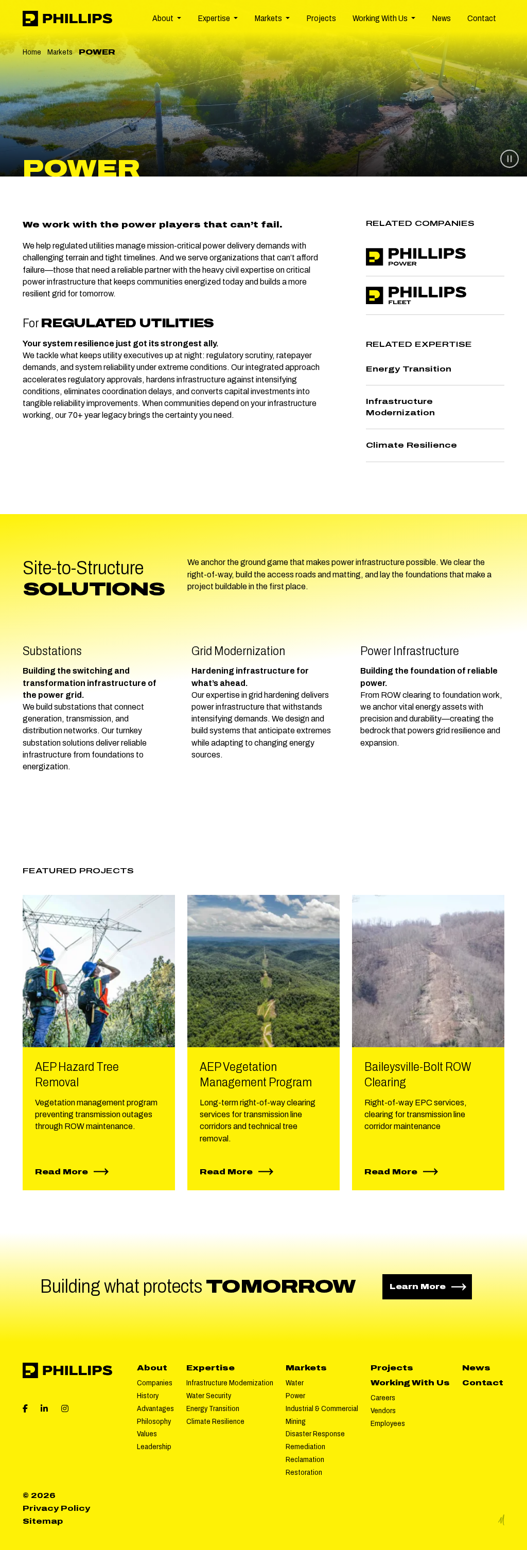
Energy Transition (212, 1408)
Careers (383, 1398)
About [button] (163, 18)
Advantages (155, 1408)
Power (295, 1396)
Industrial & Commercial (322, 1408)
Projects (321, 18)
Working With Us (410, 1383)
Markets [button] (269, 18)
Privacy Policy (56, 1508)
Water (295, 1383)
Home (32, 52)
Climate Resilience (215, 1421)
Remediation (305, 1446)
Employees (388, 1423)
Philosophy (154, 1421)
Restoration (304, 1472)
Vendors (383, 1410)
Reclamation (305, 1459)
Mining (296, 1421)
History (148, 1396)
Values (147, 1434)
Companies (154, 1383)
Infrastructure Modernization (229, 1383)
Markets (60, 52)
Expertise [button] (215, 18)
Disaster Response (315, 1434)
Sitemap (43, 1521)
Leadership (154, 1446)
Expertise (210, 1368)
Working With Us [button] (381, 18)
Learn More (431, 1286)
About (152, 1368)
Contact (481, 18)
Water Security (208, 1396)
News (441, 18)
